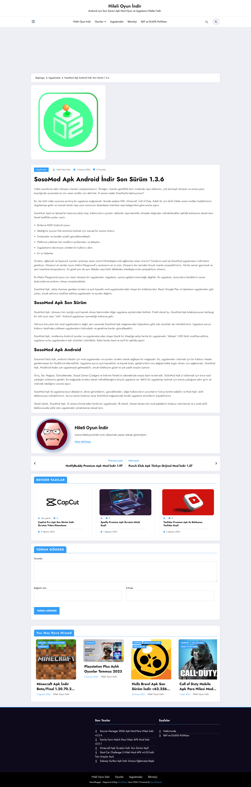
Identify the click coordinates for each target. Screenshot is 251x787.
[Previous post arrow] (35, 463)
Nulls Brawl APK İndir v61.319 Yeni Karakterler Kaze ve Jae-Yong (195, 669)
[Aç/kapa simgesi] (33, 22)
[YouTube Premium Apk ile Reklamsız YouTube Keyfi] (188, 502)
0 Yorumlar (101, 169)
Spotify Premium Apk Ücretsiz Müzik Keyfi (120, 524)
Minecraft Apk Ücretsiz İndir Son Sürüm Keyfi (124, 748)
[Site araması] (206, 22)
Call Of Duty (148, 643)
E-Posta (129, 588)
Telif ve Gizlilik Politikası (154, 21)
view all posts (83, 441)
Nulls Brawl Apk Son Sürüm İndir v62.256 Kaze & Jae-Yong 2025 (101, 686)
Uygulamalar (117, 21)
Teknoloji (132, 21)
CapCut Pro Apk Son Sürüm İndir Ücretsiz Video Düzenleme (56, 524)
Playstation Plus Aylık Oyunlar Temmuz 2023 (53, 669)
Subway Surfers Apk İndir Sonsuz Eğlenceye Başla (127, 761)
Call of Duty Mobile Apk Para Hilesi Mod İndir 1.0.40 (147, 686)
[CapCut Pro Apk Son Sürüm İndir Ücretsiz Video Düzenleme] (63, 502)
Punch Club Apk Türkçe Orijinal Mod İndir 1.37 (160, 466)
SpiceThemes (156, 782)
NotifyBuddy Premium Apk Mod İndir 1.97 (94, 466)
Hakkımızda (169, 731)
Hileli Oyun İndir (124, 6)
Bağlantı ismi (40, 588)
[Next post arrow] (216, 463)
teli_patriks (46, 518)
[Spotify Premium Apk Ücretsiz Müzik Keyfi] (125, 502)
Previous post (115, 460)
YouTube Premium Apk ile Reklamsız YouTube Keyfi (182, 524)
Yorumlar (38, 558)
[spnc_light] (216, 21)
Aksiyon (88, 643)
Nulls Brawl (90, 646)
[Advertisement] (125, 50)
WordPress (123, 782)
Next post (134, 460)
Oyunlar (99, 21)
